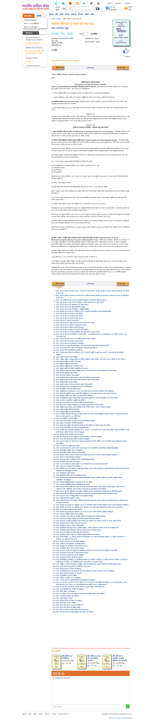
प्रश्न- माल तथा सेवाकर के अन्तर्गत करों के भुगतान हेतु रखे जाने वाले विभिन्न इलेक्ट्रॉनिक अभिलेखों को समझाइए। (87, 448)
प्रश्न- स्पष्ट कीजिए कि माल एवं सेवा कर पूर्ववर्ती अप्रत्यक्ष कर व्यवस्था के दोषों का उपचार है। (82, 300)
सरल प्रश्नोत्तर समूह (60, 28)
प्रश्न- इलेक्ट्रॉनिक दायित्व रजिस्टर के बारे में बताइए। (71, 452)
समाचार (67, 14)
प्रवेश (92, 14)
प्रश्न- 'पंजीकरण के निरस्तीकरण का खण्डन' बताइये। (71, 543)
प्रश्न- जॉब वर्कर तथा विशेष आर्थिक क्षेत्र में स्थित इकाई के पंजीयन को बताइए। (78, 518)
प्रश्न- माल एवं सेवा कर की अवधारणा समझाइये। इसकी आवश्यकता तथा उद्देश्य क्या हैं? (80, 302)
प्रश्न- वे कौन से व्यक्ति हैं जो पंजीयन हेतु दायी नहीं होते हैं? (72, 532)
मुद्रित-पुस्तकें (27, 16)
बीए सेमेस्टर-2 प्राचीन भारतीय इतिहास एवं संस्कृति (120, 658)
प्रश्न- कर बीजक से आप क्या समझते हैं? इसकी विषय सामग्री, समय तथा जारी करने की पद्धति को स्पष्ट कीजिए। (87, 550)
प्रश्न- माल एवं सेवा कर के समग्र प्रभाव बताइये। (70, 341)
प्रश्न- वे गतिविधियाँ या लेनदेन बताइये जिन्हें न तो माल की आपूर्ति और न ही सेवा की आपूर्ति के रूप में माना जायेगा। (87, 398)
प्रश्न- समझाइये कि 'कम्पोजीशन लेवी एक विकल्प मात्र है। (72, 546)
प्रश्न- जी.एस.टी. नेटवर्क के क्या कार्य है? (67, 320)
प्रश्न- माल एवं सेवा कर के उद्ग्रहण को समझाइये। (70, 343)
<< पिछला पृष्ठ (58, 67)
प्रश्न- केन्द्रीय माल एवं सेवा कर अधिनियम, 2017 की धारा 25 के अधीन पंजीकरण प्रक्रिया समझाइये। (85, 511)
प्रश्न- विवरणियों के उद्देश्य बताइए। (65, 473)
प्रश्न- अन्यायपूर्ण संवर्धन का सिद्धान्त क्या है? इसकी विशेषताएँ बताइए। (75, 459)
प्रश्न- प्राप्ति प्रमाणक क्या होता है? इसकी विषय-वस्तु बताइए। (73, 566)
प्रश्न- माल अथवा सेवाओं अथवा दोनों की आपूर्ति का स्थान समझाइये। (75, 402)
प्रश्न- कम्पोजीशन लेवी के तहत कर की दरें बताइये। (70, 548)
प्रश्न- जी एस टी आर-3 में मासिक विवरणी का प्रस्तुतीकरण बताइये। (75, 496)
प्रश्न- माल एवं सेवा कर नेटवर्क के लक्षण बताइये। (70, 318)
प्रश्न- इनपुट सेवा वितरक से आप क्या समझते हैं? (69, 605)
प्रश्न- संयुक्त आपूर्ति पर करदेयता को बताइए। (69, 361)
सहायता (87, 14)
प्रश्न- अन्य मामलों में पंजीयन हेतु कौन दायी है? (69, 509)
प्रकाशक (118, 3)
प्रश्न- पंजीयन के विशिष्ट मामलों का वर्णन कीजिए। (70, 514)
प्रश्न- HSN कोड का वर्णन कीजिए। (66, 602)
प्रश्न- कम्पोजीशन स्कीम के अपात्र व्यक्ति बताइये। (70, 525)
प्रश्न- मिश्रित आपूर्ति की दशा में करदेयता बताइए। (70, 366)
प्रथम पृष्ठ (90, 67)
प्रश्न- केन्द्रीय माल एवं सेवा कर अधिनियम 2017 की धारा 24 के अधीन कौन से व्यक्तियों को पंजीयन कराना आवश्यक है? (89, 507)
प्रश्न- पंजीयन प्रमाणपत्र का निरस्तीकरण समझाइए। (71, 541)
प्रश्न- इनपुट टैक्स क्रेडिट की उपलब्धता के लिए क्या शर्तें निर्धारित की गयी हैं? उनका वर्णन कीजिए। (83, 425)
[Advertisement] (90, 630)
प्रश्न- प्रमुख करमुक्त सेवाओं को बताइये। (67, 409)
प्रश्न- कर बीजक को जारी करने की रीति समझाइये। (70, 555)
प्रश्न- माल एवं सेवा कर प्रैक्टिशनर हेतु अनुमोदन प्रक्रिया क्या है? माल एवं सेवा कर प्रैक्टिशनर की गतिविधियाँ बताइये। (89, 491)
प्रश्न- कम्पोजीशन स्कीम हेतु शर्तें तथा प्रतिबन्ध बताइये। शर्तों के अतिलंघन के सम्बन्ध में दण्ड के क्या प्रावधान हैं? (87, 527)
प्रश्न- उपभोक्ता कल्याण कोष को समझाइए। (68, 461)
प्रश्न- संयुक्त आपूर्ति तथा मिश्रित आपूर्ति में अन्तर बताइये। (72, 368)
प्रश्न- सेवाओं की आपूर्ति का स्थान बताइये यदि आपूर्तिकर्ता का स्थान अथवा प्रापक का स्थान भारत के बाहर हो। (86, 393)
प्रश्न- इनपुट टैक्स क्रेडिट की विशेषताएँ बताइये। (70, 423)
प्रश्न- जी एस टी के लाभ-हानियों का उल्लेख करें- (69, 350)
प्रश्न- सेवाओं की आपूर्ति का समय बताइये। (68, 375)
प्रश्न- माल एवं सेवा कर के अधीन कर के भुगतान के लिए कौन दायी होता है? (76, 348)
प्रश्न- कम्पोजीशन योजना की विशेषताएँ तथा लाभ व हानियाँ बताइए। (74, 386)
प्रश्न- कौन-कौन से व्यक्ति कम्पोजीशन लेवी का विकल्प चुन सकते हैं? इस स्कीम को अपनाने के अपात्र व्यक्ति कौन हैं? (88, 521)
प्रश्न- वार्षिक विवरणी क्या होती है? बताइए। (68, 498)
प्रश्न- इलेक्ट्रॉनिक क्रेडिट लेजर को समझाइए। (69, 450)
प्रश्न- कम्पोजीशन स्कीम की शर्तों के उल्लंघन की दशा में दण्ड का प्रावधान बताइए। (79, 530)
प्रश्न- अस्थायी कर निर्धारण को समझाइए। (68, 596)
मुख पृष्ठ (51, 14)
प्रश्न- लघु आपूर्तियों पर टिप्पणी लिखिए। (67, 418)
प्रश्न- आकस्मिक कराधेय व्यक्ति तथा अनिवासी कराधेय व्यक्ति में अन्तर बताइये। (78, 534)
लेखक (109, 3)
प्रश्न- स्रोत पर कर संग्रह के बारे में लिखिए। (68, 466)
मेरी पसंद (80, 14)
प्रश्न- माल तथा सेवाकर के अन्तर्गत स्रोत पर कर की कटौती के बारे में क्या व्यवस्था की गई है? (82, 464)
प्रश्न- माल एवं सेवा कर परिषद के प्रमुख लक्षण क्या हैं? (71, 325)
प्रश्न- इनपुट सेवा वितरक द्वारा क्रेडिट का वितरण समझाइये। (73, 439)
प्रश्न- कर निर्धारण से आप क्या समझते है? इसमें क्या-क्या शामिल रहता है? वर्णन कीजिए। (80, 593)
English (127, 3)
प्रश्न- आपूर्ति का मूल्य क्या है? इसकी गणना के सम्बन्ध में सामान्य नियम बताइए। (78, 379)
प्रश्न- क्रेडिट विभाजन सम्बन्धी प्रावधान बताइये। (70, 434)
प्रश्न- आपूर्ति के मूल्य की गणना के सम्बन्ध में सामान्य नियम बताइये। (74, 384)
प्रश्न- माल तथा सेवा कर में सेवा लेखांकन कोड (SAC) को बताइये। (75, 612)
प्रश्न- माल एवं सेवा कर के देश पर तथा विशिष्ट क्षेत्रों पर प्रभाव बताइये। (76, 338)
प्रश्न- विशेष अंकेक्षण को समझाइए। (66, 591)
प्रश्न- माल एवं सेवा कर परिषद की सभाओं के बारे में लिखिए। (72, 329)
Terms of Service (63, 714)
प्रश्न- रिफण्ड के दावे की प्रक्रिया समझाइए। (68, 457)
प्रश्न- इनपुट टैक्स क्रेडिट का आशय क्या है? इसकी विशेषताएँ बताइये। (76, 420)
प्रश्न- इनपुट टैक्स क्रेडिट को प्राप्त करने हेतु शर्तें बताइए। (72, 427)
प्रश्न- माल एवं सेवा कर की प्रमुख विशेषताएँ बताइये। (70, 307)
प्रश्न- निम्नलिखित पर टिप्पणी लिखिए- (66, 575)
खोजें (56, 14)
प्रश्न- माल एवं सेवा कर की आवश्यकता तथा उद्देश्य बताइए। (72, 304)
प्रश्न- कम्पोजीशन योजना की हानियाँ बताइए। (68, 389)
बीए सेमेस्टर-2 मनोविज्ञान (67, 657)
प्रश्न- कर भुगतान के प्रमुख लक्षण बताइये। (68, 445)
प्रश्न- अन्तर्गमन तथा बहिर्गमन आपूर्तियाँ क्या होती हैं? (70, 400)
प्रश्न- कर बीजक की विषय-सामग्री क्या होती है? (69, 557)
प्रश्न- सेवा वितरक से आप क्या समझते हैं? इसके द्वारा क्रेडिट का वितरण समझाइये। (79, 436)
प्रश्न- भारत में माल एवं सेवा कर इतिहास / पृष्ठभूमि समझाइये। (73, 309)
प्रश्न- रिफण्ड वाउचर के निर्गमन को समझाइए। (69, 568)
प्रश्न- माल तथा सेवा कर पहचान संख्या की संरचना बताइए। (72, 609)
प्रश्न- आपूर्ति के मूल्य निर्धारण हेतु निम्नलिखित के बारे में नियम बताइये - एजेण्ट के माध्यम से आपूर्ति (83, 407)
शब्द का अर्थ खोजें (113, 8)
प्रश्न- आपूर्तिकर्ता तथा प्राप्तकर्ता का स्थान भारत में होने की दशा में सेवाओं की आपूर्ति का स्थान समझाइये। (85, 391)
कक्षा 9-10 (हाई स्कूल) (30, 27)
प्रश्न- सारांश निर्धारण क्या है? (64, 598)
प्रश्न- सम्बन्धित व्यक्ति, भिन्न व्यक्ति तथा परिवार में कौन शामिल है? (74, 395)
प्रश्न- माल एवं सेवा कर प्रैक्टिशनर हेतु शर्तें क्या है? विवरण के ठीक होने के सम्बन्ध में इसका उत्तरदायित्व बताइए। (87, 493)
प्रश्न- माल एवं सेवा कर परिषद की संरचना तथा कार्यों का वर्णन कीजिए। (75, 323)
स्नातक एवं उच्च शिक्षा (30, 20)
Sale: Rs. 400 (62, 34)
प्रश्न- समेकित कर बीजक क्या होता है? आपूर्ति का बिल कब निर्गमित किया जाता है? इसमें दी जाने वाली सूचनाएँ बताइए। (89, 564)
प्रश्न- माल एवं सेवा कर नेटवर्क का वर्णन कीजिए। (69, 313)
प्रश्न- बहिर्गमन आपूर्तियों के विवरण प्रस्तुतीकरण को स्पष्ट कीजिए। (74, 482)
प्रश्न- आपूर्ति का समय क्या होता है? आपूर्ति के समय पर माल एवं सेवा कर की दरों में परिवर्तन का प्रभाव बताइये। (86, 370)
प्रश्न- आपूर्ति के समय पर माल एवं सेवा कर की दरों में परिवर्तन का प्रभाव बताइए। (78, 377)
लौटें (55, 50)
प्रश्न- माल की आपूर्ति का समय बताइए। (67, 373)
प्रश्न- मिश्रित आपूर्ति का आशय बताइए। (67, 363)
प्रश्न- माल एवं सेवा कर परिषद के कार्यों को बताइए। (70, 327)
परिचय (61, 14)
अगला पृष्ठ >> (122, 67)
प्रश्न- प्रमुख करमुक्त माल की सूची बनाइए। (68, 411)
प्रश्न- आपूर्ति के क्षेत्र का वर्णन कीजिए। (67, 357)
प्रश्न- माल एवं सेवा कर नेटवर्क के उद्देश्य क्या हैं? (69, 316)
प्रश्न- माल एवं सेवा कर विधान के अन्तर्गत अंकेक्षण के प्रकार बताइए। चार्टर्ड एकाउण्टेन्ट (80, 587)
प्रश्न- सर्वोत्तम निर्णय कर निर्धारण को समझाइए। (69, 600)
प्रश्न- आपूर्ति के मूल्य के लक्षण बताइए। (67, 382)
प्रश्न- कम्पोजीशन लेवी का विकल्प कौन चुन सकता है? (71, 523)
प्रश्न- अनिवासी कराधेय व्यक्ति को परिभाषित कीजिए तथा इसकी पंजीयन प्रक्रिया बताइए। (81, 516)
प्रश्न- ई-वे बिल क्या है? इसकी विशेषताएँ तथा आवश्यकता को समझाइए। (76, 580)
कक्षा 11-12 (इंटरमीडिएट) (31, 23)
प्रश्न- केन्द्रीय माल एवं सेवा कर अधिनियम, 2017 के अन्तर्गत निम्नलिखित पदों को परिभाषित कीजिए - (84, 311)
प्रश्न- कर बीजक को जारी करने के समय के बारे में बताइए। (72, 552)
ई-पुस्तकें (39, 16)
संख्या (81, 34)
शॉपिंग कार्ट (130, 8)
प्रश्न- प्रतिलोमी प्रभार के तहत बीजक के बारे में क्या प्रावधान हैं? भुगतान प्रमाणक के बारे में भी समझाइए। (85, 571)
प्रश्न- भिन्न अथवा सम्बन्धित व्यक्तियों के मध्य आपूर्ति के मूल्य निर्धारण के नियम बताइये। (80, 404)
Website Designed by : (116, 718)
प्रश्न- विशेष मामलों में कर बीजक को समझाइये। (69, 573)
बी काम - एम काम (56, 19)
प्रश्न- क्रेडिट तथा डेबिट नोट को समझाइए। (68, 577)
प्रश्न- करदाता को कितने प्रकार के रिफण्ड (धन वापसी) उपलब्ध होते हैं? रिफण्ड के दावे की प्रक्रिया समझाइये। (87, 455)
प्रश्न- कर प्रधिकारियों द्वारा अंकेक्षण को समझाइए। (70, 589)
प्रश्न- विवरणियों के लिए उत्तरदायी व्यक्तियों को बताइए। (71, 475)
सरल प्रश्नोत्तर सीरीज (66, 38)
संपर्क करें (73, 14)
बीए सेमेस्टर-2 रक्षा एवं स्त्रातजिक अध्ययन (94, 658)
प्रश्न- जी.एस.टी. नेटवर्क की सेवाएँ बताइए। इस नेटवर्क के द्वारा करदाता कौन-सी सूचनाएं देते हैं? (82, 345)
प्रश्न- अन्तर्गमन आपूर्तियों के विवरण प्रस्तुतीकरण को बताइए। (73, 484)
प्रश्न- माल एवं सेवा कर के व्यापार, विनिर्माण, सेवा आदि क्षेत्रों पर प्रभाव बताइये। (78, 332)
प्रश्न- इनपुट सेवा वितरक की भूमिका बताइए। (68, 607)
